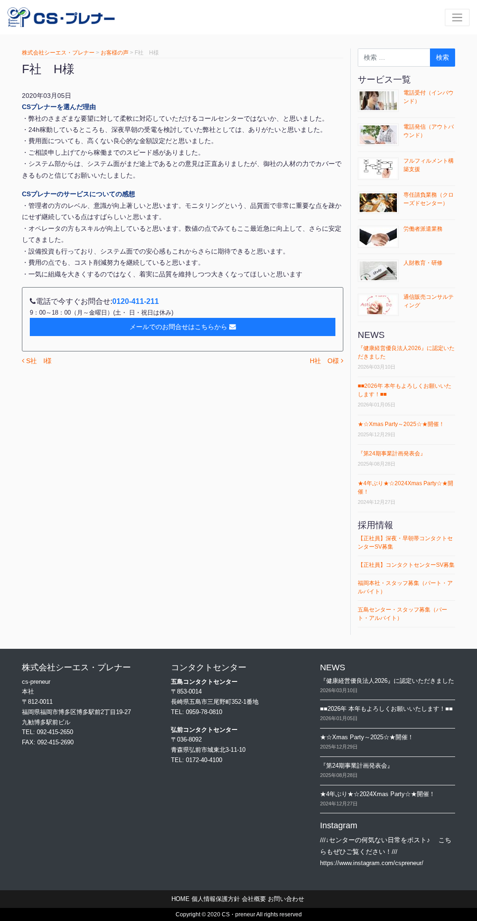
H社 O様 (325, 360)
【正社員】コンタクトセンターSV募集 (406, 565)
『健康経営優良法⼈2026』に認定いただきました (387, 680)
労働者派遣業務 (423, 229)
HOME (180, 898)
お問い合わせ (286, 898)
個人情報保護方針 (215, 898)
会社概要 (254, 898)
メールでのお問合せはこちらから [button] (178, 326)
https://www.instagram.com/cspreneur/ (371, 862)
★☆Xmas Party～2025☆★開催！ (401, 424)
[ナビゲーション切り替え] (457, 17)
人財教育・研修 (423, 263)
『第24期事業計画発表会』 (392, 453)
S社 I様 (38, 360)
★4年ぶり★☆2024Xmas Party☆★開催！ (377, 793)
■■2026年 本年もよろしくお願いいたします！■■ (386, 708)
